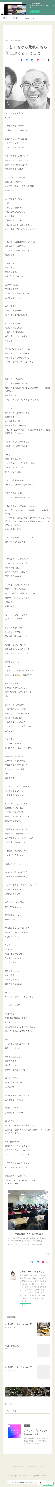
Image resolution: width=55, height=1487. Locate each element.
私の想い (16, 18)
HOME (5, 18)
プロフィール (29, 18)
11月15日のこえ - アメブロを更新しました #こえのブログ (29, 1367)
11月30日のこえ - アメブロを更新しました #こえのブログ (29, 1324)
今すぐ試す (35, 11)
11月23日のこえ (12, 1345)
